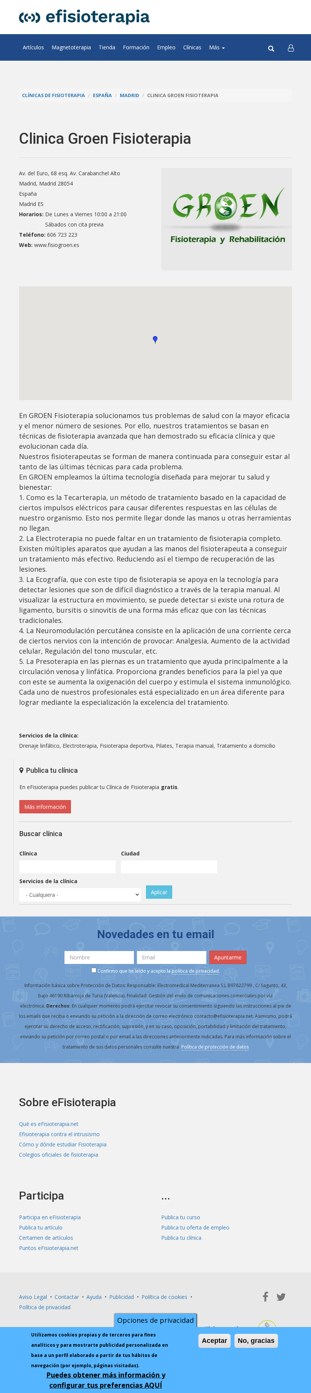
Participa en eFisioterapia (50, 1217)
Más (215, 47)
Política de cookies (164, 1296)
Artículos (33, 47)
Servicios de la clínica (48, 881)
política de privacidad (195, 971)
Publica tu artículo (41, 1227)
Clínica (28, 853)
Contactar (67, 1296)
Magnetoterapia (71, 47)
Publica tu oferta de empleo (195, 1227)
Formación (136, 47)
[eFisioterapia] (84, 17)
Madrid (129, 95)
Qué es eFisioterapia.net (49, 1123)
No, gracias (256, 1340)
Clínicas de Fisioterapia (53, 95)
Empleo (166, 47)
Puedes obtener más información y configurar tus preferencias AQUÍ (105, 1380)
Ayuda (94, 1296)
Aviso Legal (33, 1296)
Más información (45, 806)
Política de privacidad (45, 1307)
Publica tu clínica (181, 1237)
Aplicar (159, 892)
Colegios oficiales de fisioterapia (58, 1154)
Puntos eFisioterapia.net (49, 1247)
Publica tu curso (180, 1217)
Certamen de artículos (46, 1237)
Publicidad (121, 1296)
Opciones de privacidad (155, 1320)
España (102, 95)
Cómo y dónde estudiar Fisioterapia (63, 1144)
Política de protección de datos (215, 1047)
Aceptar (214, 1340)
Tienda (107, 47)
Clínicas (192, 47)
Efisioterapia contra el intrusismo (59, 1134)
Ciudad (130, 853)
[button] (291, 47)
